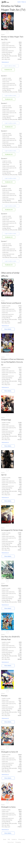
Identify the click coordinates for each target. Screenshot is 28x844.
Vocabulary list (8, 69)
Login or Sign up (21, 2)
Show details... (8, 329)
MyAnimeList (5, 62)
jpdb (4, 1)
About (4, 839)
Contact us (14, 839)
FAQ (9, 839)
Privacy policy (21, 839)
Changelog (18, 842)
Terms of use (10, 842)
